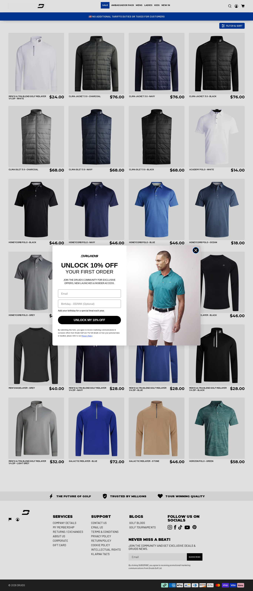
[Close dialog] (196, 250)
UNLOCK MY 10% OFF (89, 320)
